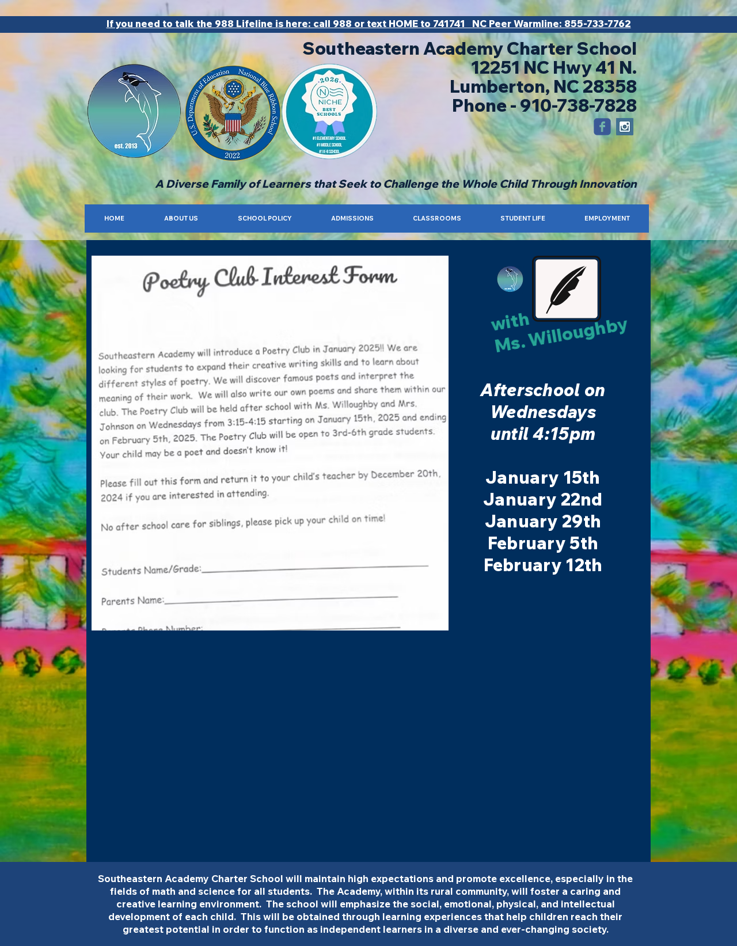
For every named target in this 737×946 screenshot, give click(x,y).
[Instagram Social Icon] (624, 126)
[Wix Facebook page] (602, 126)
